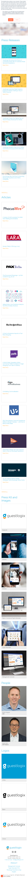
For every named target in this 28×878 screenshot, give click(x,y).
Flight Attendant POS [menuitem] (14, 868)
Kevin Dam (5, 743)
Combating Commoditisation (10, 391)
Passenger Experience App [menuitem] (14, 870)
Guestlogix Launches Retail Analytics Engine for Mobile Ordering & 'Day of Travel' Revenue (12, 90)
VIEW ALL (4, 192)
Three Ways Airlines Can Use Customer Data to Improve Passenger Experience (13, 450)
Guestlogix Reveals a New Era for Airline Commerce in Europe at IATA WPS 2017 (13, 148)
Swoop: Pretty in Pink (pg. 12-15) (11, 246)
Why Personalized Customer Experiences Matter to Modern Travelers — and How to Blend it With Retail (14, 422)
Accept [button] (10, 19)
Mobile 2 (4, 589)
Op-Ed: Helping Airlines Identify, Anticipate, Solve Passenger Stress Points (14, 479)
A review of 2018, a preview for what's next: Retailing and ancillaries (13, 218)
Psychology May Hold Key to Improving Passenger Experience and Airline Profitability (13, 178)
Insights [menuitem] (14, 871)
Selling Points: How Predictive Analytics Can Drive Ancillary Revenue (13, 305)
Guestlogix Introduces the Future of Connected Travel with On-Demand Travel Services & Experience (14, 61)
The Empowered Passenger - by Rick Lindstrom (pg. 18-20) (13, 276)
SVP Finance (5, 744)
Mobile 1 (4, 559)
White (4, 780)
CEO (3, 713)
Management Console (8, 677)
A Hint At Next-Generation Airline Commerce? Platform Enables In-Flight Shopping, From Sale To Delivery (13, 364)
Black (3, 809)
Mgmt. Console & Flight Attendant (11, 618)
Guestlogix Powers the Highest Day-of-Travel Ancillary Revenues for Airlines (13, 119)
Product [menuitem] (14, 863)
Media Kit (4, 530)
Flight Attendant (6, 647)
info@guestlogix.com (18, 859)
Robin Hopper (6, 712)
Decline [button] (17, 19)
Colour (4, 838)
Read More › (6, 65)
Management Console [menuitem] (14, 866)
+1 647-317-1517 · (9, 859)
